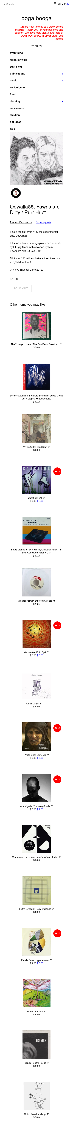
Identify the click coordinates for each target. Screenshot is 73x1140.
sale (12, 128)
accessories (17, 108)
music (36, 80)
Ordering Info (43, 222)
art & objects (17, 87)
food (13, 94)
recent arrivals (18, 59)
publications (36, 73)
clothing (36, 101)
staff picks (16, 66)
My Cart (64, 3)
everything (16, 53)
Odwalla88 (21, 235)
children (15, 115)
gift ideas (15, 122)
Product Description (21, 222)
